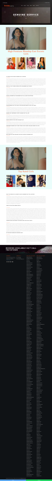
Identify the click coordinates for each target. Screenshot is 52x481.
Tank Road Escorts (39, 437)
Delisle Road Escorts (29, 411)
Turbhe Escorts (38, 448)
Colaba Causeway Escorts (30, 378)
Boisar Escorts (28, 327)
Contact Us (37, 5)
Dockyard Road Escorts (29, 421)
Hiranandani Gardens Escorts (30, 474)
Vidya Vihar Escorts (39, 458)
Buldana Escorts (28, 337)
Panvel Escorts (38, 398)
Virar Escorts (38, 464)
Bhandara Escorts (29, 297)
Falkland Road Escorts (29, 428)
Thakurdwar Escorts (39, 441)
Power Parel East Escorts (40, 404)
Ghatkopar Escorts (29, 438)
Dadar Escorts (28, 401)
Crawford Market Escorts (29, 388)
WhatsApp (39, 480)
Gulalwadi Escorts (29, 468)
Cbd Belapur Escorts (29, 344)
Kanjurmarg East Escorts (39, 291)
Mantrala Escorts (39, 361)
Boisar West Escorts (29, 328)
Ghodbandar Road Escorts (30, 441)
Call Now (13, 480)
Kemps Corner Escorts (39, 298)
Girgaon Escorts (28, 444)
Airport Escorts (28, 261)
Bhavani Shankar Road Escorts (30, 304)
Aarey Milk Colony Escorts (30, 258)
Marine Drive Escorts (39, 364)
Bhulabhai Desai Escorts (29, 321)
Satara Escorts (38, 427)
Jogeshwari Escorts (39, 265)
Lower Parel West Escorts (40, 338)
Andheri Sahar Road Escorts (30, 275)
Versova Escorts (39, 454)
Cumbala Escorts (29, 391)
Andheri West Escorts (29, 277)
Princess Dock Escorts (39, 407)
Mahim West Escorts (39, 354)
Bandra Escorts (28, 291)
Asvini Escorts (28, 281)
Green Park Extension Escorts (30, 467)
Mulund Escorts (38, 381)
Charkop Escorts (28, 351)
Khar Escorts (38, 304)
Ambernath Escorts (29, 265)
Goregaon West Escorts (29, 454)
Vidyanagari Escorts (39, 457)
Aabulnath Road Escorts (29, 257)
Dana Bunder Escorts (29, 408)
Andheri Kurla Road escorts (30, 274)
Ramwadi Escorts (39, 414)
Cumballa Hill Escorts (29, 394)
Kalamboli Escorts (39, 274)
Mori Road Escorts (39, 378)
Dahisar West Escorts (29, 407)
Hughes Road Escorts (39, 257)
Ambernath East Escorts (29, 264)
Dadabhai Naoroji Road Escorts (30, 397)
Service (28, 5)
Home (22, 5)
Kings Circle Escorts (39, 314)
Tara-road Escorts (39, 438)
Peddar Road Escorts (39, 401)
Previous (5, 12)
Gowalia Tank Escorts (29, 461)
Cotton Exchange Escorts (30, 381)
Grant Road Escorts (29, 464)
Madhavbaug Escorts (39, 341)
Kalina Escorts (38, 277)
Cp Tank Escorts (28, 387)
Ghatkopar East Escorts (29, 437)
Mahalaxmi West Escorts (39, 348)
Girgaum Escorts (28, 447)
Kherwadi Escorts (39, 308)
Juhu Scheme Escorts (39, 268)
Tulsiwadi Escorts (39, 447)
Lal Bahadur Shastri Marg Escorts (40, 324)
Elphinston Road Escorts (29, 427)
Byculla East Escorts (29, 338)
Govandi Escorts (28, 458)
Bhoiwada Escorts (29, 318)
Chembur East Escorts (29, 358)
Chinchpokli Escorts (29, 367)
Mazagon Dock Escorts (39, 371)
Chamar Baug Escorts (29, 347)
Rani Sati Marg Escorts (39, 417)
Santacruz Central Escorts (40, 424)
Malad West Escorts (39, 358)
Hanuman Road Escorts (29, 471)
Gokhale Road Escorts (29, 448)
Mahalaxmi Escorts (39, 347)
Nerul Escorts (38, 394)
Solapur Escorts (38, 434)
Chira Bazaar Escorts (29, 371)
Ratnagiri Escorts (39, 418)
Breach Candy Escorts (29, 334)
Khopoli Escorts (38, 311)
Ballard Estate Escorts (29, 288)
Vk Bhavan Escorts (39, 467)
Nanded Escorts (38, 388)
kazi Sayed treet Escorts (39, 297)
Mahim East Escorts (39, 351)
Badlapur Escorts (29, 287)
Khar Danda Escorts (39, 301)
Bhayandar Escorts (29, 307)
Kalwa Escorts (38, 278)
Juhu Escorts (38, 267)
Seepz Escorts (38, 428)
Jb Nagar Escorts (39, 264)
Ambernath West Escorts (29, 267)
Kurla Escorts (38, 321)
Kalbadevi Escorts (39, 275)
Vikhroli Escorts (38, 461)
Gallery (31, 5)
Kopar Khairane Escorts (39, 317)
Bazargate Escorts (29, 294)
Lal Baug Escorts (39, 327)
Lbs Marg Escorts (39, 331)
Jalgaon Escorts (38, 261)
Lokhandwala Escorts (39, 337)
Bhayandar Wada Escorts (29, 308)
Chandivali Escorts (29, 348)
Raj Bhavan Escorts (39, 411)
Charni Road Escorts (29, 354)
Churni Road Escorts (29, 377)
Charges (34, 5)
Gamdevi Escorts (29, 434)
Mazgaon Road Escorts (39, 374)
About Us (25, 5)
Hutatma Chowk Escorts (39, 258)
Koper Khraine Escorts (39, 318)
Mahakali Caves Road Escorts (40, 344)
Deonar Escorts (28, 414)
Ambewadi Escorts (29, 268)
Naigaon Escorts (39, 387)
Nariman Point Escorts (39, 391)
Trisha (9, 6)
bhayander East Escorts (29, 311)
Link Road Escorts (39, 334)
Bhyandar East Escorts (29, 324)
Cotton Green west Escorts (30, 384)
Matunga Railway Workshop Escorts (41, 368)
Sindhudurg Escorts (39, 431)
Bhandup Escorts (29, 298)
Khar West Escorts (39, 307)
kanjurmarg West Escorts (40, 294)
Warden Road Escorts (39, 471)
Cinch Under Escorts (29, 364)
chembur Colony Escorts (29, 357)
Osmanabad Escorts (39, 397)
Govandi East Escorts (29, 457)
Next (47, 12)
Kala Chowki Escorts (39, 271)
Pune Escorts (38, 408)
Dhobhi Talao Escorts (29, 417)
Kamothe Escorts (39, 287)
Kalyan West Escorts (39, 284)
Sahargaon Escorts (39, 421)
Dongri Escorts (28, 424)
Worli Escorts (38, 474)
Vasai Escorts (38, 451)
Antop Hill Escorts (29, 278)
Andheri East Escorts (29, 271)
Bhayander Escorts (29, 314)
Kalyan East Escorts (39, 281)
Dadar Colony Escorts (29, 398)
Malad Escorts (38, 357)
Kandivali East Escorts (39, 288)
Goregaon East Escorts (29, 451)
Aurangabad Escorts (29, 284)
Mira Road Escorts (39, 377)
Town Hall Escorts (39, 444)
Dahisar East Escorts (29, 404)
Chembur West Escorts (29, 361)
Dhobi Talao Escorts (29, 418)
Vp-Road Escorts (39, 468)
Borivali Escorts (28, 331)
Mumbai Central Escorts (39, 384)
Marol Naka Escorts (39, 367)
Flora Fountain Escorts (29, 431)
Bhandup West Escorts (29, 301)
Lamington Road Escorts (39, 328)
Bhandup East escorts (23, 478)
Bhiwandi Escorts (29, 317)
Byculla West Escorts (29, 341)
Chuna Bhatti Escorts (29, 374)
